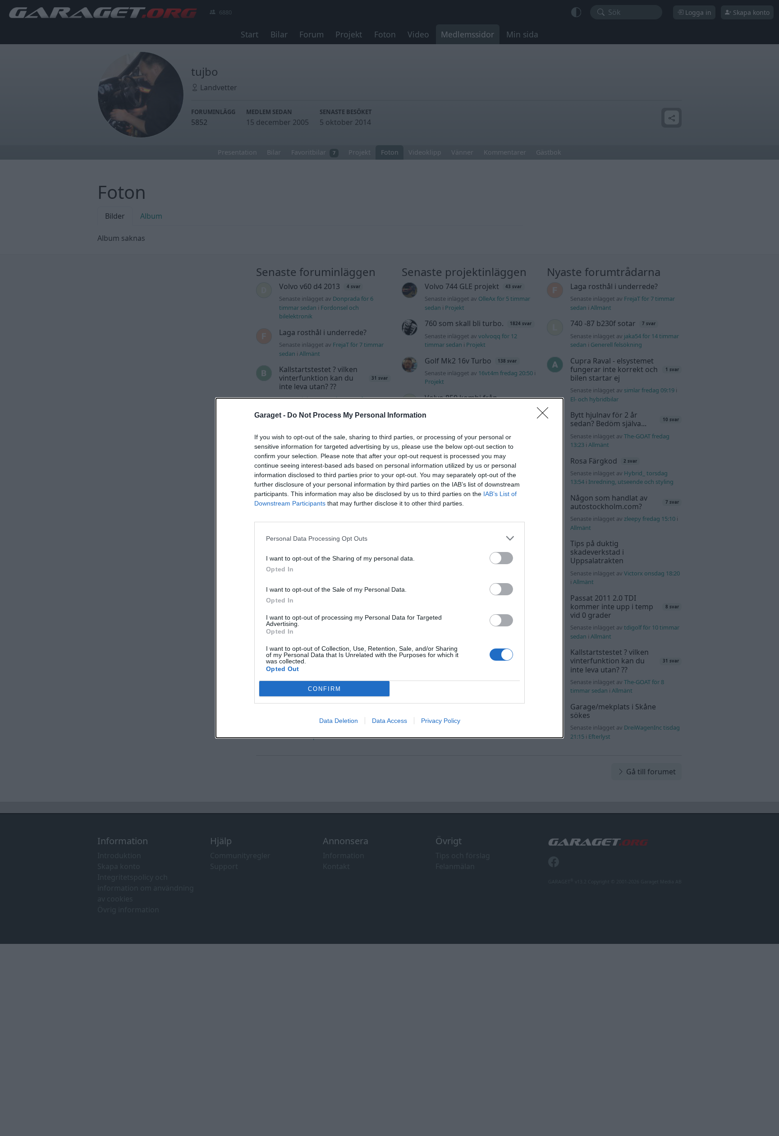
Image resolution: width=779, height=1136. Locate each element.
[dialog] (389, 568)
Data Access (389, 720)
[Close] (545, 415)
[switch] (501, 558)
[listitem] (389, 538)
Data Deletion (338, 720)
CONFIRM (324, 688)
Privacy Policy (440, 720)
